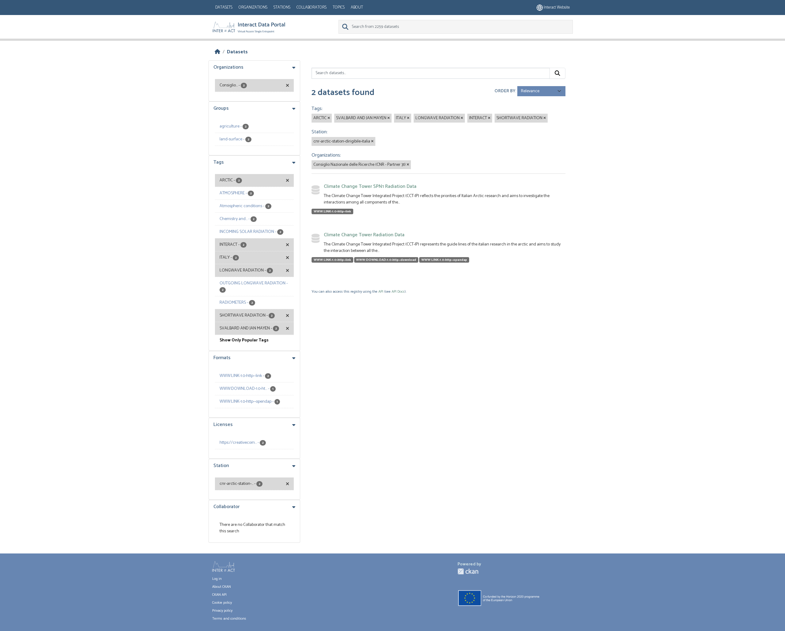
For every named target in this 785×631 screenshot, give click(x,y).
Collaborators (312, 7)
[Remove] (328, 118)
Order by (505, 91)
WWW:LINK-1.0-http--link (332, 211)
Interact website (556, 7)
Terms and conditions (229, 618)
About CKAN (221, 587)
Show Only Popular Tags (244, 340)
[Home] (217, 52)
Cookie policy (222, 603)
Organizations (253, 7)
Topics (339, 7)
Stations (282, 7)
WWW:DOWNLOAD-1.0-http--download (386, 260)
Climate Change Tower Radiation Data (364, 235)
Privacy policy (222, 611)
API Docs (398, 292)
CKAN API (219, 595)
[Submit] (557, 73)
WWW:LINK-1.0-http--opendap (444, 260)
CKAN (468, 571)
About (357, 7)
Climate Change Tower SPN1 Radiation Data (370, 186)
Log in (217, 579)
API (380, 292)
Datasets (223, 7)
